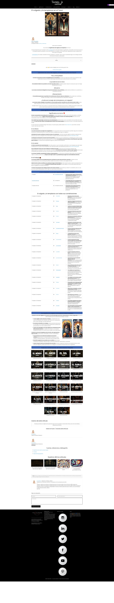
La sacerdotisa (58, 239)
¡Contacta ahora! (37, 523)
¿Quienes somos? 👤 (73, 513)
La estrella (58, 251)
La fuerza (57, 288)
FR (111, 4)
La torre (57, 211)
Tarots (35, 7)
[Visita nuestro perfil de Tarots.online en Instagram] (62, 522)
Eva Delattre (33, 434)
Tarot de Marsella (47, 518)
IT (113, 4)
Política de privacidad (76, 514)
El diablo (57, 300)
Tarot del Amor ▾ (46, 513)
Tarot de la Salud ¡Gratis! (51, 517)
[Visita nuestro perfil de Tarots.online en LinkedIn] (62, 533)
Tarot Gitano (46, 512)
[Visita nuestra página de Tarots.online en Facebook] (62, 555)
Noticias (69, 7)
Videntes (77, 7)
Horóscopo (63, 7)
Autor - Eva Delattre (34, 41)
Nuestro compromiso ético (74, 515)
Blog (73, 7)
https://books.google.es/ (38, 453)
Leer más (38, 488)
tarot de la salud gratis (74, 146)
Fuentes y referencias (42, 43)
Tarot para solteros (47, 514)
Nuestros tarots (46, 511)
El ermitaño (58, 196)
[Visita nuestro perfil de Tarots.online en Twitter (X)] (62, 543)
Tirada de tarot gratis (57, 69)
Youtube (35, 451)
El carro (57, 216)
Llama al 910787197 (56, 7)
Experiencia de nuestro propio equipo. (40, 450)
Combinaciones (48, 7)
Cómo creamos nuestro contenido (75, 515)
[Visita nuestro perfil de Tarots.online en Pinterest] (62, 576)
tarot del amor (69, 124)
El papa (57, 282)
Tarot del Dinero (46, 516)
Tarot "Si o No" (50, 512)
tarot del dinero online (74, 135)
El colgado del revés (35, 180)
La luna (57, 294)
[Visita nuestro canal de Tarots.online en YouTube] (62, 565)
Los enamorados (59, 257)
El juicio (57, 265)
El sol (57, 206)
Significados (41, 7)
